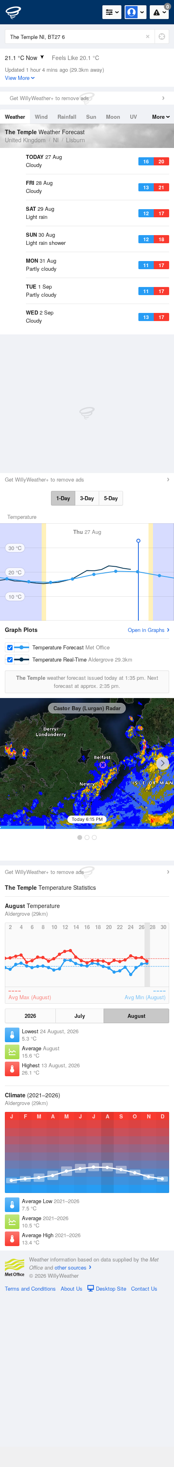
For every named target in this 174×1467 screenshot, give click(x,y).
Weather (15, 116)
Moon (113, 116)
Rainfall (66, 116)
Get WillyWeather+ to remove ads (49, 98)
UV (133, 116)
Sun (91, 116)
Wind (41, 116)
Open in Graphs (146, 799)
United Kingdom (25, 140)
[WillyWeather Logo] (18, 12)
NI (56, 140)
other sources (71, 1437)
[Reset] (147, 36)
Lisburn (75, 140)
